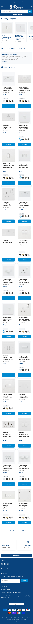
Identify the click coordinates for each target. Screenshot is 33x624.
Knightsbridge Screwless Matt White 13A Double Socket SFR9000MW (8, 90)
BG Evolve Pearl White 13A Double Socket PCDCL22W (24, 88)
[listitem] (4, 101)
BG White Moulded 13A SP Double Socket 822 (8, 242)
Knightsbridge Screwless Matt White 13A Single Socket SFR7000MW (24, 282)
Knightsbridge (6, 92)
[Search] (30, 11)
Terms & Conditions (15, 617)
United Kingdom (16, 604)
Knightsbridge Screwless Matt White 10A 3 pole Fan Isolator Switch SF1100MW (24, 359)
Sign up (25, 580)
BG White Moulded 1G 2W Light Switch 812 (8, 357)
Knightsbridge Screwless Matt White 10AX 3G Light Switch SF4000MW (7, 469)
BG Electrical (22, 92)
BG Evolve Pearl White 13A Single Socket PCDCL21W (24, 319)
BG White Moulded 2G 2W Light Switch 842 (24, 434)
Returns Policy (5, 617)
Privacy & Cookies (26, 617)
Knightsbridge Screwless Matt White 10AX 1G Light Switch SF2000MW (23, 129)
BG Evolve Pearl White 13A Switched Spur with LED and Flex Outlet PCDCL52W (8, 398)
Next (23, 530)
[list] (17, 32)
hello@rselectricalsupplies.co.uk (12, 592)
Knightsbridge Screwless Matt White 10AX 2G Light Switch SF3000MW (23, 167)
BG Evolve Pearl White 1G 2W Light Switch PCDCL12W (8, 165)
